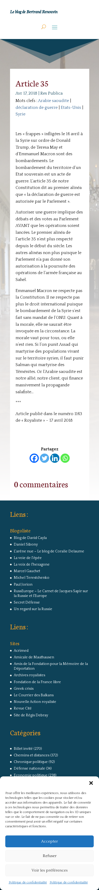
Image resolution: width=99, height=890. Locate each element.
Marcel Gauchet (27, 571)
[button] (91, 783)
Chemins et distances (31, 755)
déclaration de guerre (37, 107)
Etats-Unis (71, 107)
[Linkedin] (54, 458)
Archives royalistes (29, 675)
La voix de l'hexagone (32, 564)
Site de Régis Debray (31, 715)
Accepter (49, 841)
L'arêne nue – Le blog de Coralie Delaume (49, 551)
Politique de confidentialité (28, 882)
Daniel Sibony (26, 544)
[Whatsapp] (65, 458)
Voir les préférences (49, 870)
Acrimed (21, 651)
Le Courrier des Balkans (34, 695)
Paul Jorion (23, 584)
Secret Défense (27, 602)
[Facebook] (34, 458)
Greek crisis (24, 689)
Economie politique (31, 775)
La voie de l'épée (28, 558)
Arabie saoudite (53, 100)
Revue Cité (23, 708)
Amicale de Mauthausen (34, 657)
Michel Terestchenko (31, 578)
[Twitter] (44, 458)
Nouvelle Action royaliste (35, 702)
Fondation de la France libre (37, 682)
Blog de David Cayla (30, 538)
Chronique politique (31, 762)
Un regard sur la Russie (33, 609)
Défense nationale (29, 768)
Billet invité (23, 749)
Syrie (20, 114)
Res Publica (51, 93)
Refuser (49, 856)
